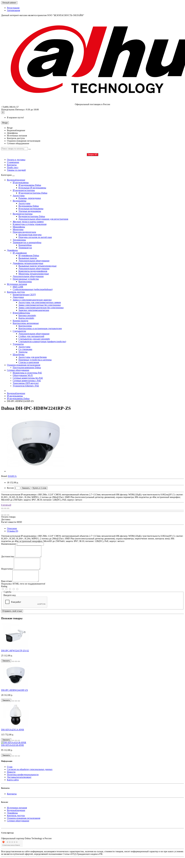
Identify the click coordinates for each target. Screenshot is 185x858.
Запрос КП (92, 154)
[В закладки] (5, 508)
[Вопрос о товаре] (2, 508)
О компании (13, 162)
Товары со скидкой (16, 170)
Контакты (12, 165)
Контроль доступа (16, 292)
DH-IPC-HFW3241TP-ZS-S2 (15, 650)
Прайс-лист (12, 167)
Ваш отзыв (6, 581)
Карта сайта (13, 780)
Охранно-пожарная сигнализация (23, 365)
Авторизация (13, 10)
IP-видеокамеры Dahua (18, 398)
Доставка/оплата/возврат (19, 777)
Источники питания (17, 284)
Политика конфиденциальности (23, 774)
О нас (10, 766)
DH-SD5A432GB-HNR (12, 745)
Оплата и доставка (16, 159)
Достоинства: (7, 556)
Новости (11, 772)
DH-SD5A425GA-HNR (12, 729)
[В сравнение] (8, 508)
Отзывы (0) (12, 531)
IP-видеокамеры (15, 396)
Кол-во (10, 488)
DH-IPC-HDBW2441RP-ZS (14, 690)
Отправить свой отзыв (12, 611)
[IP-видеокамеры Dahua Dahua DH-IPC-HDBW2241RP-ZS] (36, 471)
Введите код (9, 595)
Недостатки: (7, 569)
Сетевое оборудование (18, 370)
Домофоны (12, 250)
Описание (12, 528)
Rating (4, 586)
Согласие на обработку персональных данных (29, 769)
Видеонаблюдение (16, 180)
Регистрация (13, 8)
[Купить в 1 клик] (13, 661)
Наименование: (8, 544)
